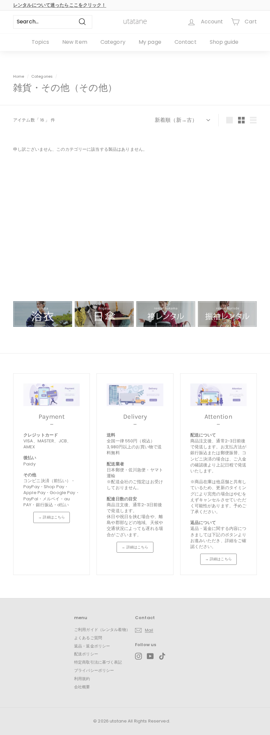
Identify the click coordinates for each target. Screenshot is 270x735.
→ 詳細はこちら (51, 517)
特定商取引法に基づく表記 (98, 662)
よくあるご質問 (88, 638)
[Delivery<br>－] (135, 394)
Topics (40, 42)
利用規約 (82, 678)
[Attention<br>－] (218, 394)
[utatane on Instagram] (138, 656)
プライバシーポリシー (94, 670)
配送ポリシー (86, 654)
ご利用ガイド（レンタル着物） (102, 629)
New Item (74, 42)
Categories (42, 76)
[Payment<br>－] (51, 394)
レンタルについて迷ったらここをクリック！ (59, 5)
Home (18, 76)
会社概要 (82, 687)
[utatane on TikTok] (162, 656)
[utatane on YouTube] (150, 656)
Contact (186, 42)
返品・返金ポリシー (92, 646)
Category (112, 42)
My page (150, 42)
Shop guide (224, 42)
